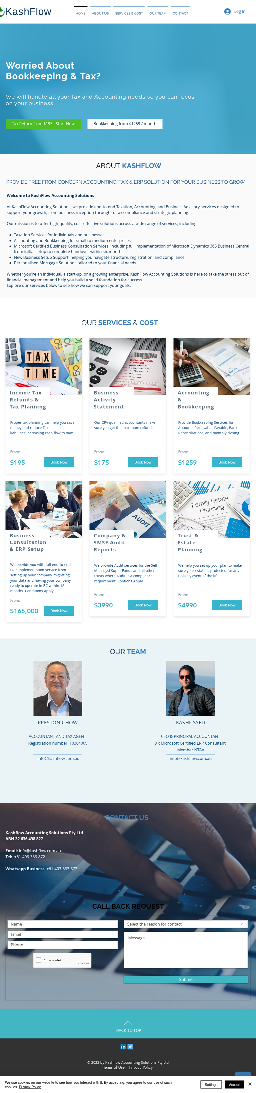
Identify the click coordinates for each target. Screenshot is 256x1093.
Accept (234, 1084)
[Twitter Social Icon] (130, 1046)
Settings (211, 1084)
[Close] (250, 1084)
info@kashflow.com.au (40, 850)
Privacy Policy (30, 1086)
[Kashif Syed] (123, 1046)
